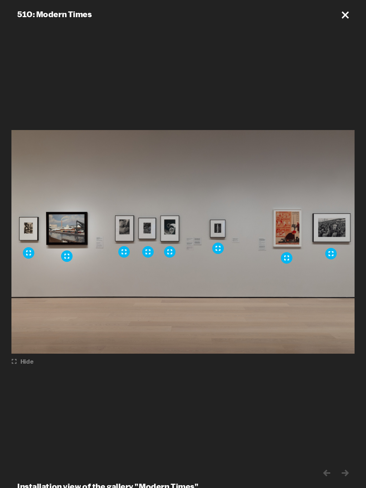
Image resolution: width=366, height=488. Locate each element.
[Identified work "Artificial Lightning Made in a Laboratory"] (218, 248)
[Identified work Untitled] (331, 253)
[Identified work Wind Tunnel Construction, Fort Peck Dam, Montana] (169, 251)
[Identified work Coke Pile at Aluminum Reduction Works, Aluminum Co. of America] (148, 251)
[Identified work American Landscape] (66, 256)
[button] (345, 15)
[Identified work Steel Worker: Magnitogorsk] (124, 251)
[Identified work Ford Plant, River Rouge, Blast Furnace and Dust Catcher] (28, 253)
